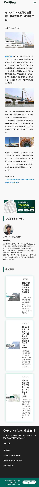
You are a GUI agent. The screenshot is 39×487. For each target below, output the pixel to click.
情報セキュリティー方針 (13, 460)
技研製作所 (8, 56)
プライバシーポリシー (12, 455)
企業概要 (7, 450)
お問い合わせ (9, 465)
